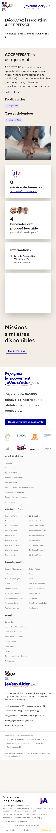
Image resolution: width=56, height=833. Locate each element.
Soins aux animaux (12, 468)
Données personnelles (15, 739)
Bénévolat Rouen (11, 521)
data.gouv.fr (30, 710)
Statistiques (9, 661)
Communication (11, 641)
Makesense (9, 574)
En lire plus (11, 92)
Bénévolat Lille (34, 516)
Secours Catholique (36, 588)
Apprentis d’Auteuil (12, 608)
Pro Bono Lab (34, 608)
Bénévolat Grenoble (37, 526)
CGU (45, 739)
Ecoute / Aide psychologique (16, 497)
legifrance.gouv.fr (13, 706)
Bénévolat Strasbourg (13, 540)
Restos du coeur (35, 593)
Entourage (33, 598)
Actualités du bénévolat (14, 636)
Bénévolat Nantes (36, 550)
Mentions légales (33, 739)
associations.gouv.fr (14, 725)
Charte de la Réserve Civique (16, 627)
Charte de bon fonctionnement (19, 743)
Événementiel (10, 502)
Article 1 (32, 574)
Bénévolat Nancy (11, 550)
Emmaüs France (11, 588)
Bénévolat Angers (36, 545)
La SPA (7, 583)
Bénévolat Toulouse (36, 521)
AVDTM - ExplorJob (12, 579)
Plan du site (39, 743)
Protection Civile (11, 603)
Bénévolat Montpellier (37, 530)
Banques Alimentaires (13, 569)
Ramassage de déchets (14, 477)
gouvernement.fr (34, 706)
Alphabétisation (11, 473)
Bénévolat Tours (11, 535)
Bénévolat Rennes (11, 526)
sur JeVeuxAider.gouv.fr (22, 191)
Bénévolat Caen (35, 555)
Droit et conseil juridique (14, 492)
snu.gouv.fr (10, 715)
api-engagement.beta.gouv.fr (18, 720)
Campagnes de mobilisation (16, 656)
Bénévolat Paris (11, 516)
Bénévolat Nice (11, 555)
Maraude (8, 463)
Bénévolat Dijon (35, 540)
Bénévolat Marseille (36, 535)
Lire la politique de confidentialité (15, 821)
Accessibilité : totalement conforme (19, 735)
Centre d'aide (10, 622)
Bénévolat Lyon (11, 530)
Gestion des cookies (14, 747)
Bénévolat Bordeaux (12, 545)
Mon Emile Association (38, 603)
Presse (7, 651)
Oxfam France (34, 569)
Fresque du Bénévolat (13, 632)
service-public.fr (12, 710)
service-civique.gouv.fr (30, 715)
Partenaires (9, 646)
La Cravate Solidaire (37, 583)
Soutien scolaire (11, 482)
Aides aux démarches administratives (19, 487)
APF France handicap (13, 593)
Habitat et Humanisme (14, 598)
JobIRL (31, 579)
